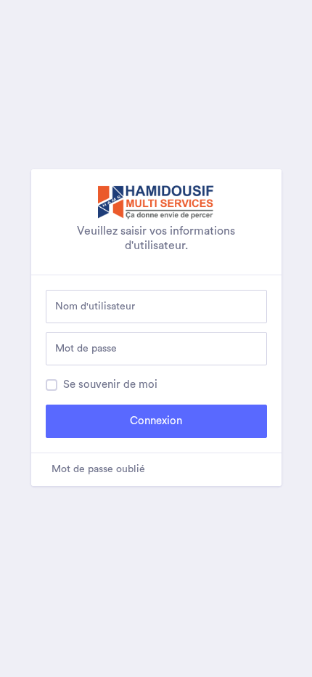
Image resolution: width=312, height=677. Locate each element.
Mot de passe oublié (98, 469)
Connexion (156, 420)
